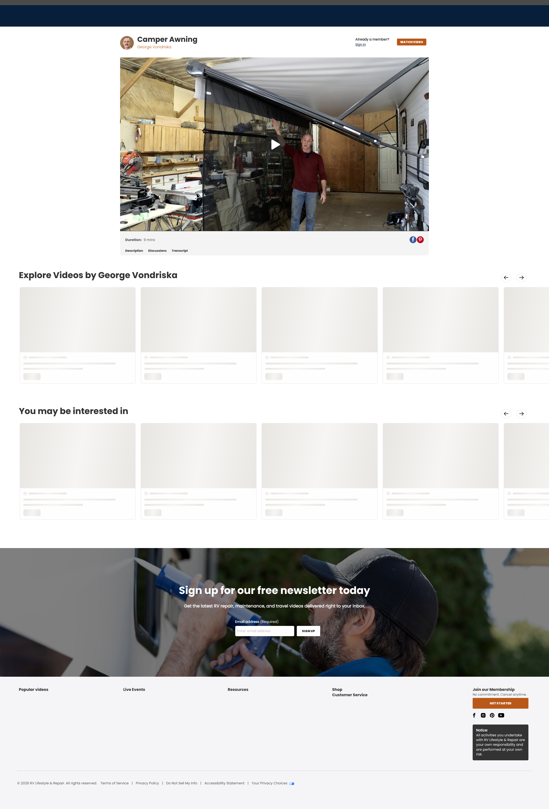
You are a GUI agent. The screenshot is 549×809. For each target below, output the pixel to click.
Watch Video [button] (411, 42)
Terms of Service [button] (115, 783)
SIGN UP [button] (308, 631)
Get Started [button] (500, 703)
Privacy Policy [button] (147, 783)
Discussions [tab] (157, 251)
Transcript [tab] (180, 251)
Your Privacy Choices (269, 783)
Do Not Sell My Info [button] (181, 783)
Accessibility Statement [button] (224, 783)
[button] (372, 42)
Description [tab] (134, 251)
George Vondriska (154, 47)
